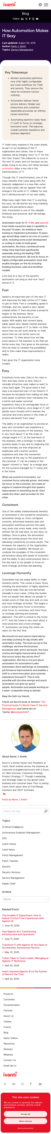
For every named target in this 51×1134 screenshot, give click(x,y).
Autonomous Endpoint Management (21, 832)
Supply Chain (8, 883)
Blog (25, 13)
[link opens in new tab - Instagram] (22, 1084)
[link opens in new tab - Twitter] (5, 1084)
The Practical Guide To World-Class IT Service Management (24, 705)
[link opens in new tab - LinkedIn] (13, 1084)
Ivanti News (8, 849)
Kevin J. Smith (18, 46)
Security (6, 866)
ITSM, (31, 222)
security (44, 222)
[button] (46, 4)
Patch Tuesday (10, 860)
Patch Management (12, 855)
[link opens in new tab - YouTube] (40, 1084)
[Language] (40, 4)
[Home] (10, 4)
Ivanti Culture (9, 844)
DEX (4, 838)
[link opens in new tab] (22, 18)
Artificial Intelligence (12, 827)
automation (8, 168)
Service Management (22, 49)
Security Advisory (11, 872)
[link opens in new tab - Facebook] (31, 1084)
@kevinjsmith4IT (20, 712)
